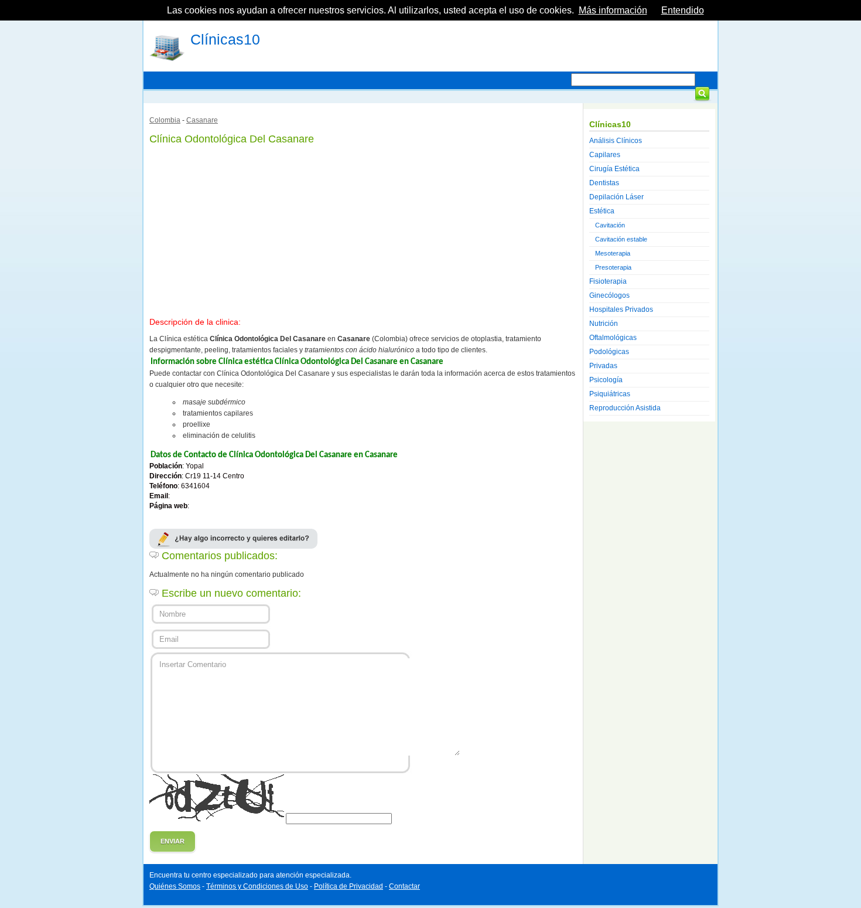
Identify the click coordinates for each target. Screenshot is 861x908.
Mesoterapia (612, 253)
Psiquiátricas (609, 394)
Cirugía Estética (614, 169)
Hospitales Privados (621, 309)
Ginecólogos (609, 295)
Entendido (682, 10)
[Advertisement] (363, 229)
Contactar (404, 886)
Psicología (606, 380)
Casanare (202, 120)
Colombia (164, 120)
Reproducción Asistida (625, 408)
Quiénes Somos (174, 886)
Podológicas (609, 352)
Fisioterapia (608, 281)
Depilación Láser (616, 197)
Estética (601, 211)
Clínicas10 (225, 39)
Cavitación (610, 225)
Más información (613, 10)
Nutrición (603, 323)
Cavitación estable (621, 239)
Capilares (604, 155)
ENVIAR (172, 841)
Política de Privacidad (348, 886)
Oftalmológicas (613, 338)
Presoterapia (613, 267)
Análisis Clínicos (615, 141)
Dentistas (604, 183)
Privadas (603, 366)
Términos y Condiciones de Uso (257, 886)
